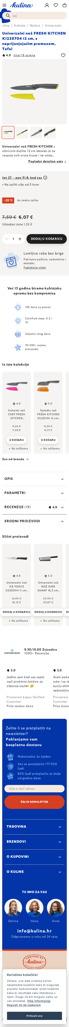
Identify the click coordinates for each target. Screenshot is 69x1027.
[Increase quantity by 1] (20, 239)
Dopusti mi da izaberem (24, 1005)
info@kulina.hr (34, 931)
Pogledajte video (35, 267)
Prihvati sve (34, 1015)
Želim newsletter (34, 802)
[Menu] (4, 5)
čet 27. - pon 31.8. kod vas (22, 177)
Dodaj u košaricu (47, 238)
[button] (16, 609)
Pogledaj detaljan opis (45, 161)
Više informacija (38, 1000)
